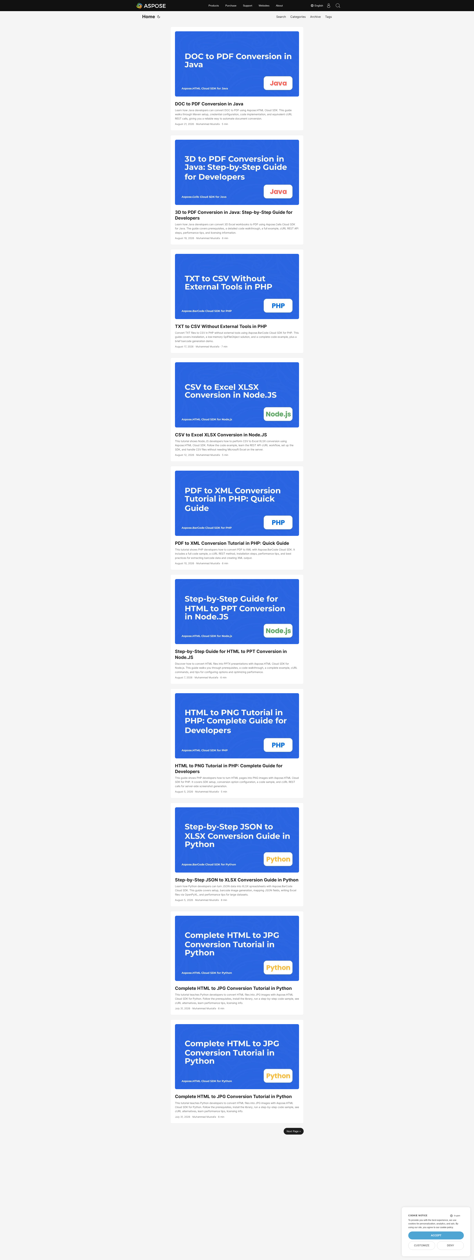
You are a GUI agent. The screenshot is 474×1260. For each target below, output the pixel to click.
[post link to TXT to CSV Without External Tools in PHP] (237, 301)
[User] (328, 5)
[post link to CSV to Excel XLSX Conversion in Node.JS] (237, 409)
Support (247, 5)
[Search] (338, 5)
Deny (450, 1245)
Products (213, 5)
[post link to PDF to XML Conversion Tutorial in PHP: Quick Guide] (237, 518)
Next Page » (294, 1131)
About (279, 5)
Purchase (230, 5)
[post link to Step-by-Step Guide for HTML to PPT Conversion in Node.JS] (237, 629)
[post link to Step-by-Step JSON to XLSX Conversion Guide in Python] (237, 854)
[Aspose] (151, 5)
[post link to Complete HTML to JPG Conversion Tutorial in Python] (237, 963)
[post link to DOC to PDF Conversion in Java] (237, 78)
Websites (264, 5)
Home (148, 16)
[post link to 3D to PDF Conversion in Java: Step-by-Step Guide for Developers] (237, 190)
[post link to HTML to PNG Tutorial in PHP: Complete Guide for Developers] (237, 743)
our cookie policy (444, 1227)
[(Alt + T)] (158, 16)
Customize (421, 1245)
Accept (436, 1235)
